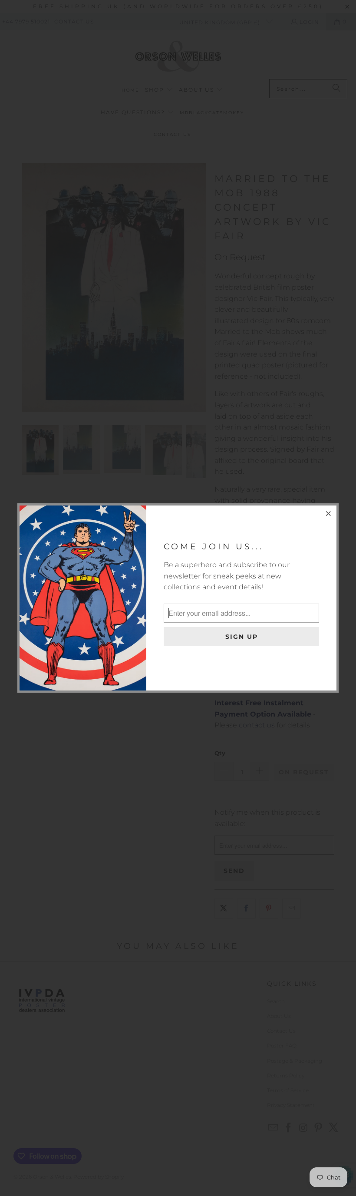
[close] (328, 513)
